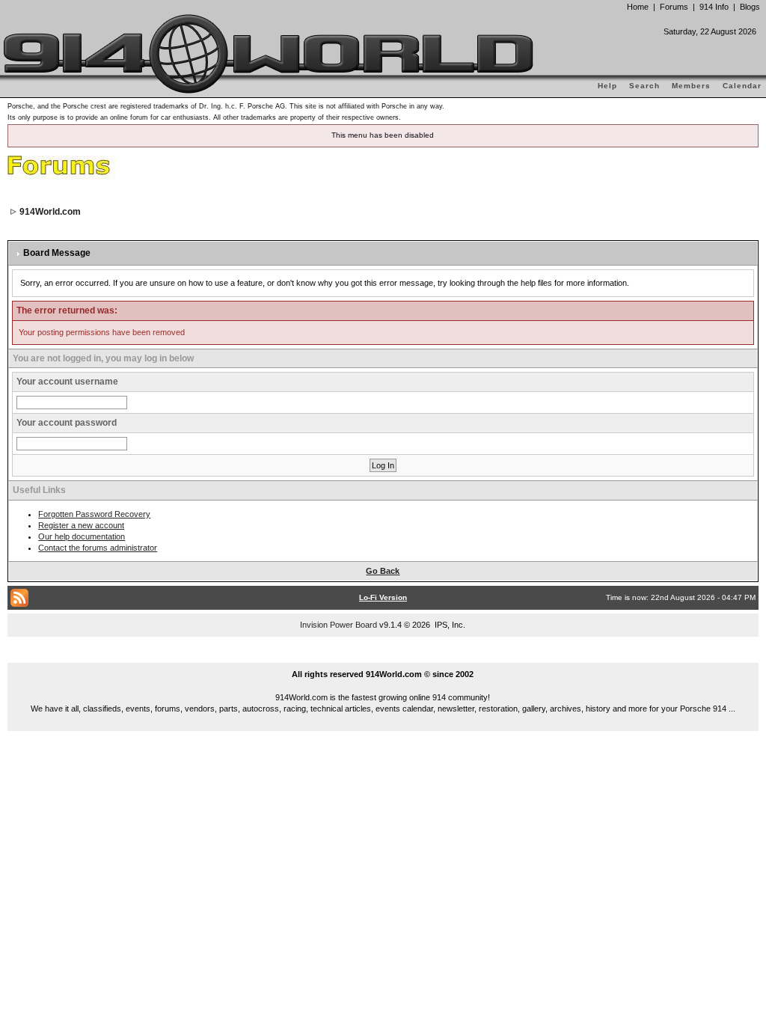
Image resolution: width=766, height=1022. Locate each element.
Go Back (382, 570)
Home (638, 6)
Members (691, 86)
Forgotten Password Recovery (94, 514)
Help (607, 86)
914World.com (50, 211)
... (383, 657)
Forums (674, 6)
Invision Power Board (338, 624)
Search (644, 86)
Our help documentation (81, 536)
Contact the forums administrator (97, 547)
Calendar (742, 86)
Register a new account (81, 525)
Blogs (750, 6)
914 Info (714, 6)
